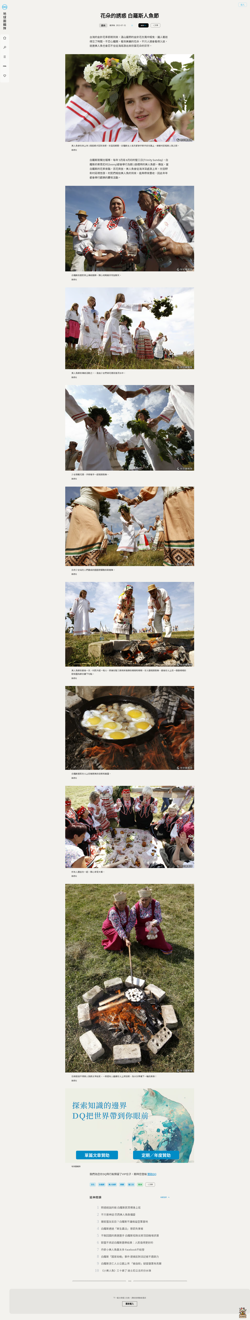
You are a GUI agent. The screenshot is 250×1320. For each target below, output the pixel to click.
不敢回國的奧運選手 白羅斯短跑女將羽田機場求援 (130, 1235)
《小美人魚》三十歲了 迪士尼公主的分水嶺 (126, 1270)
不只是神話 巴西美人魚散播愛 (118, 1214)
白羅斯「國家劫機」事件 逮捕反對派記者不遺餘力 (130, 1256)
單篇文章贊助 (97, 1155)
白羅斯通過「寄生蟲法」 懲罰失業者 (122, 1228)
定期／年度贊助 (156, 1155)
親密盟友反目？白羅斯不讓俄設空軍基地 (124, 1221)
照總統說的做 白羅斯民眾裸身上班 (121, 1207)
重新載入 (130, 1304)
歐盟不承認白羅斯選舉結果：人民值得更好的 (127, 1242)
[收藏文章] (132, 25)
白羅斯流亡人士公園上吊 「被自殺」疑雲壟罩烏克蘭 (131, 1263)
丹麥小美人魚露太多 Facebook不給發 (122, 1249)
